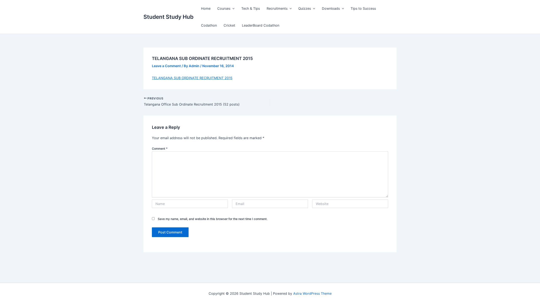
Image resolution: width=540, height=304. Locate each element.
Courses (223, 8)
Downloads (331, 8)
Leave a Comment (166, 66)
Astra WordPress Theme (312, 293)
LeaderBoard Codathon (260, 25)
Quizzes (304, 8)
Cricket (229, 25)
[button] (232, 8)
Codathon (209, 25)
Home (206, 8)
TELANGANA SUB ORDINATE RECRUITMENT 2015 (192, 78)
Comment (159, 148)
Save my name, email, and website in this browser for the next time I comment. (212, 219)
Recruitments (277, 8)
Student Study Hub (168, 17)
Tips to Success (363, 8)
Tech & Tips (250, 8)
